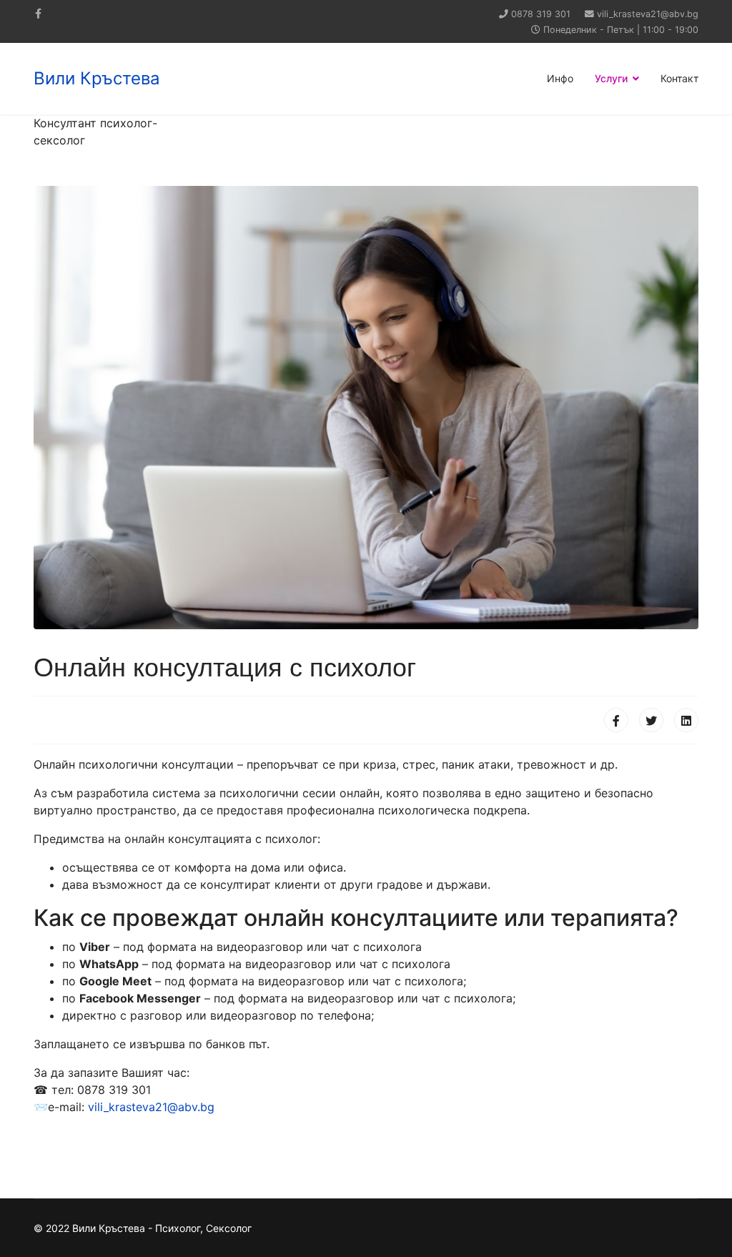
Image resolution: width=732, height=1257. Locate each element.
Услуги (611, 78)
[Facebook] (616, 720)
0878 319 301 (540, 14)
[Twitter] (651, 720)
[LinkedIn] (686, 720)
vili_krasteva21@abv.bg (647, 14)
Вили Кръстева (97, 78)
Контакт (679, 78)
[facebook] (38, 13)
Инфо (560, 78)
